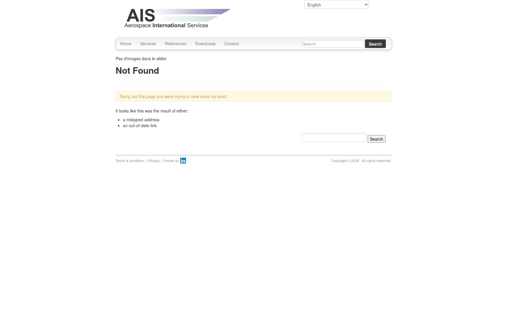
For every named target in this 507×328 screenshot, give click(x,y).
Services (148, 43)
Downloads (205, 43)
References (175, 43)
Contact (231, 43)
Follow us (171, 160)
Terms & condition (130, 160)
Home (125, 43)
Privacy (154, 160)
